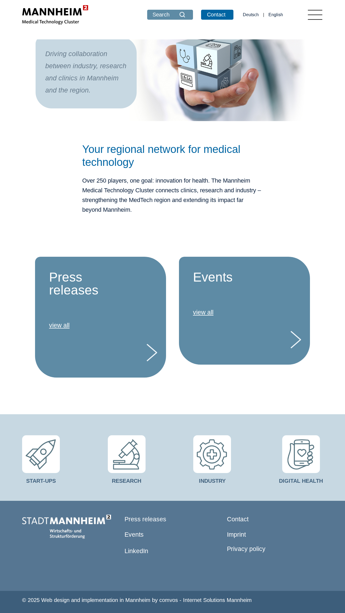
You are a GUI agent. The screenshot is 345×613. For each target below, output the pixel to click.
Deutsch (251, 14)
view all (59, 325)
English (275, 14)
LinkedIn (136, 550)
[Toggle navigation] (315, 15)
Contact (216, 15)
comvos (168, 600)
